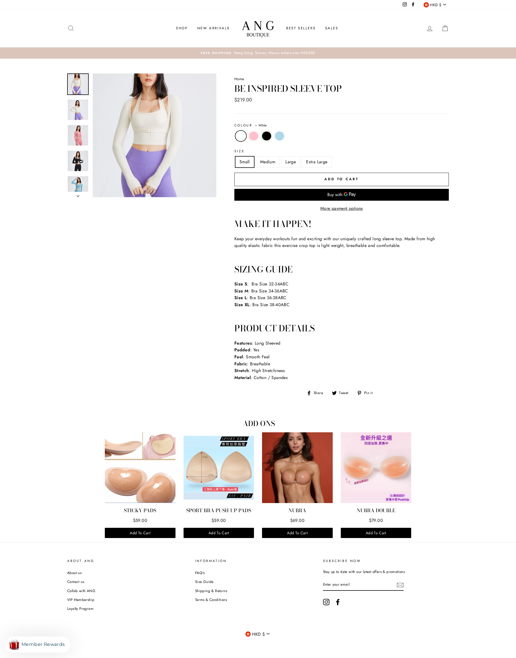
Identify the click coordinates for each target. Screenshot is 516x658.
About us (74, 572)
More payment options (341, 208)
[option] (258, 53)
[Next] (78, 194)
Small (244, 162)
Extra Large (316, 162)
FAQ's (200, 572)
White (240, 136)
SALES (331, 28)
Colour (250, 125)
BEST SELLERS (301, 28)
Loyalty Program (80, 608)
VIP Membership (81, 599)
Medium (267, 162)
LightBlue (279, 136)
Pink (253, 136)
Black (266, 136)
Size (239, 151)
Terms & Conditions (211, 599)
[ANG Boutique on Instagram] (326, 602)
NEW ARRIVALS (213, 28)
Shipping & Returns (211, 590)
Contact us (75, 581)
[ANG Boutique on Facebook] (338, 602)
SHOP (182, 28)
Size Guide (204, 581)
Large (290, 162)
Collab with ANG (81, 590)
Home (239, 79)
